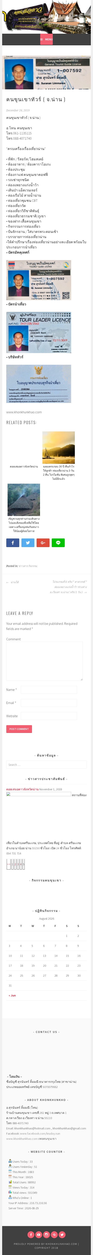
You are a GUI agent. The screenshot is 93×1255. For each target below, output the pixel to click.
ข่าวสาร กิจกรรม (28, 566)
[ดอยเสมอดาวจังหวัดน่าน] (38, 795)
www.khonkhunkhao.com (22, 1139)
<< (8, 864)
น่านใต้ (14, 582)
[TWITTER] (62, 1234)
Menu (49, 39)
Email (11, 703)
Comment (13, 639)
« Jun (12, 995)
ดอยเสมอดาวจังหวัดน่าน (22, 789)
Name (11, 689)
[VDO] (38, 1234)
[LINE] (54, 1234)
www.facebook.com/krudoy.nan (40, 1133)
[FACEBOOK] (30, 1234)
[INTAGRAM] (46, 1234)
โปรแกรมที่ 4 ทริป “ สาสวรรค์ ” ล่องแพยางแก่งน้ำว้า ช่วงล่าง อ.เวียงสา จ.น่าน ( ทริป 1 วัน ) (68, 587)
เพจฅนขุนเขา (47, 1139)
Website (12, 716)
